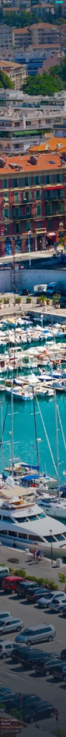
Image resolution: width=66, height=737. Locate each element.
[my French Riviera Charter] (7, 2)
